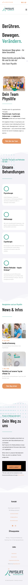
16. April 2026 (5, 340)
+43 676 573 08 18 (14, 513)
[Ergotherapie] (6, 237)
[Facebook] (22, 2)
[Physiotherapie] (6, 188)
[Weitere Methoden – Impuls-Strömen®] (6, 263)
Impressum (14, 553)
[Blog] (25, 2)
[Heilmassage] (6, 214)
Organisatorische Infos (14, 560)
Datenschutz (14, 557)
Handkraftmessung (8, 343)
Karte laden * (14, 467)
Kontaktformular (14, 520)
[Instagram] (23, 2)
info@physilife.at (14, 517)
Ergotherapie (8, 241)
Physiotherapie (8, 193)
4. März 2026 (5, 368)
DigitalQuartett (16, 563)
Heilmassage (8, 219)
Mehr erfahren (21, 475)
